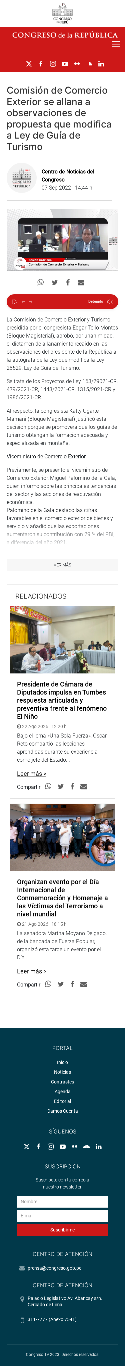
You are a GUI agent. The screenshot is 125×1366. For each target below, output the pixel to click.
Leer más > (31, 773)
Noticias (62, 1072)
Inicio (62, 1062)
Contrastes (62, 1081)
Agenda (63, 1091)
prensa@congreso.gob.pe (54, 1268)
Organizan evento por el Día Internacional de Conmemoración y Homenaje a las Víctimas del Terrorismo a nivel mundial (62, 898)
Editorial (62, 1101)
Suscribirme (62, 1229)
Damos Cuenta (62, 1111)
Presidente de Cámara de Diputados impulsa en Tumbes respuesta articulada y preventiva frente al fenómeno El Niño (62, 700)
